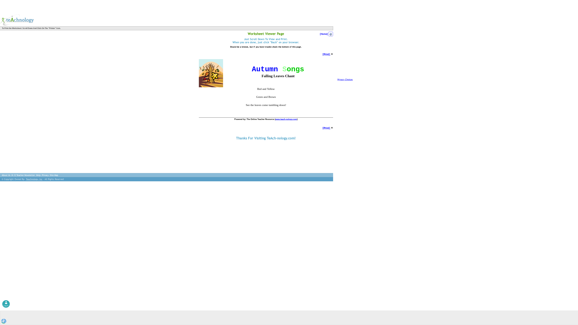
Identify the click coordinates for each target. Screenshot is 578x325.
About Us (6, 175)
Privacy (45, 175)
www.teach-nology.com (286, 119)
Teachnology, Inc (34, 179)
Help (38, 175)
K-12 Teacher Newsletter (23, 175)
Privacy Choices (345, 79)
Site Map (54, 175)
